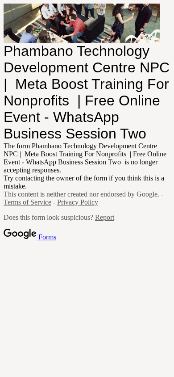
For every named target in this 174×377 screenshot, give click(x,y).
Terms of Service (27, 202)
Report (104, 217)
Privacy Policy (77, 202)
